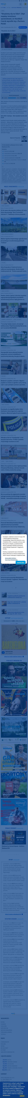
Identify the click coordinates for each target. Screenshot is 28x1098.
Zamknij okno (20, 562)
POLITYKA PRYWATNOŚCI (11, 560)
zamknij (22, 1096)
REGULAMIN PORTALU (10, 558)
